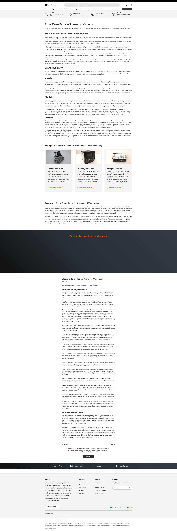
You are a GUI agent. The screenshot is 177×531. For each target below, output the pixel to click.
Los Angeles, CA (71, 523)
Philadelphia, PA (89, 523)
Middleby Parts (68, 9)
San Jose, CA (117, 523)
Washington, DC (90, 525)
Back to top (88, 471)
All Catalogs (82, 490)
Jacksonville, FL (112, 523)
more (55, 528)
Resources (86, 9)
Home (46, 9)
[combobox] (92, 5)
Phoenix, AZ (84, 523)
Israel (60, 523)
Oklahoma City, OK (72, 525)
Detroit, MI (123, 525)
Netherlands (50, 523)
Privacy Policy (82, 487)
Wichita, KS (50, 528)
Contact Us (97, 482)
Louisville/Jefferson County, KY (111, 525)
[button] (131, 5)
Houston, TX (80, 523)
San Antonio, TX (94, 523)
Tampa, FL (46, 528)
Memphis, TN (119, 525)
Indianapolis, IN (52, 525)
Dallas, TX (104, 523)
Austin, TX (107, 523)
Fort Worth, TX (122, 523)
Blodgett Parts (78, 9)
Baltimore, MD (127, 525)
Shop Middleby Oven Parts (85, 187)
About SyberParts (83, 482)
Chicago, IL (76, 523)
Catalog (52, 9)
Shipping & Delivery (100, 487)
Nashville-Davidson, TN (79, 525)
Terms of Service (83, 485)
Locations (81, 493)
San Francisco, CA (58, 525)
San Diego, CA (100, 523)
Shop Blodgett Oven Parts (115, 187)
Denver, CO (67, 525)
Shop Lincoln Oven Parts (55, 187)
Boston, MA (100, 525)
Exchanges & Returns (100, 490)
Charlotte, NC (47, 525)
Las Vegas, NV (95, 525)
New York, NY (66, 523)
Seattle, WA (63, 525)
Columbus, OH (127, 523)
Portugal (62, 523)
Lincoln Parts (59, 9)
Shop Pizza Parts (88, 456)
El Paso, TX (85, 525)
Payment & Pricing (99, 493)
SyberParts (50, 513)
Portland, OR (104, 525)
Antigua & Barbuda (56, 523)
